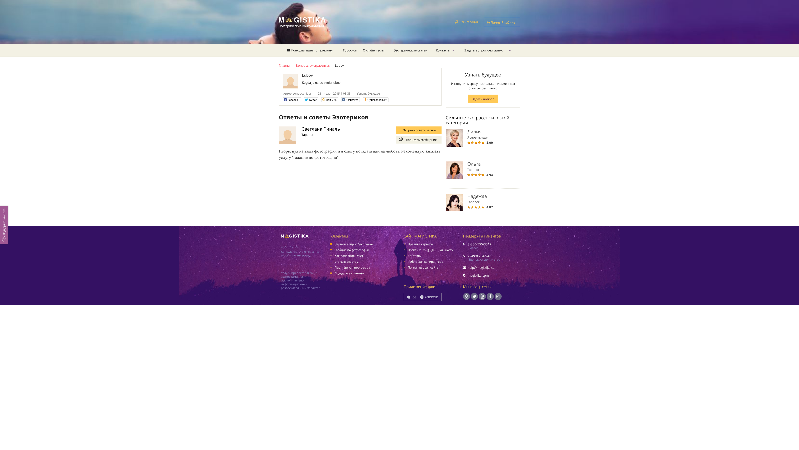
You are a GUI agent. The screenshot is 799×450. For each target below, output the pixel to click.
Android (431, 297)
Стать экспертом (347, 262)
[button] (4, 225)
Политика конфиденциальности (431, 250)
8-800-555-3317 (479, 244)
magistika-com (478, 275)
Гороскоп (350, 50)
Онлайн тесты (374, 50)
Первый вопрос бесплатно (354, 244)
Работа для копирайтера (425, 262)
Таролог (307, 134)
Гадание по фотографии (352, 250)
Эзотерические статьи (410, 50)
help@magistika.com (483, 267)
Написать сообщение (421, 140)
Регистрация (469, 22)
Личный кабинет (503, 22)
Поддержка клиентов (350, 273)
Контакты (443, 50)
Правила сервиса (420, 244)
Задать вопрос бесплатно (483, 50)
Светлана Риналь (320, 129)
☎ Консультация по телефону (310, 50)
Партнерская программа (352, 267)
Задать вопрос (483, 99)
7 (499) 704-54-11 (481, 256)
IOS (413, 297)
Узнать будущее (368, 93)
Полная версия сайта (423, 267)
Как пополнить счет (349, 256)
